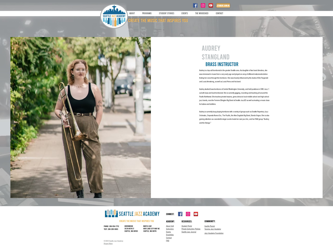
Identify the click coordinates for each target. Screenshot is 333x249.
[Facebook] (195, 5)
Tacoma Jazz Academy (212, 229)
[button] (135, 13)
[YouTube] (211, 5)
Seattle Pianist (209, 226)
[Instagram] (203, 5)
